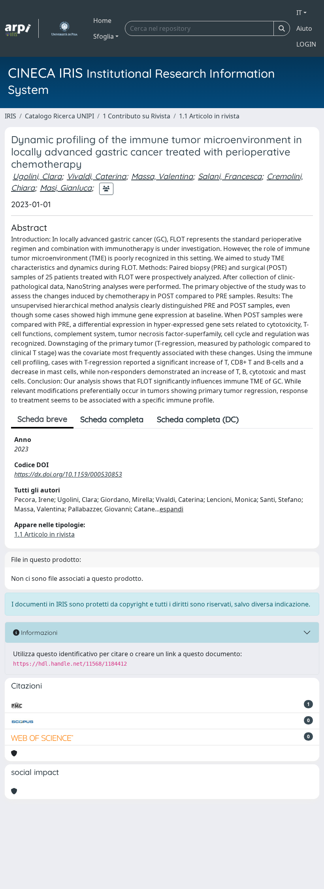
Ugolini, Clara (37, 176)
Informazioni (38, 632)
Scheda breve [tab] (42, 419)
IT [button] (299, 12)
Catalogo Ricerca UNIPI (59, 116)
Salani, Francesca (230, 176)
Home (102, 20)
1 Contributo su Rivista (136, 116)
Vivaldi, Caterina (96, 176)
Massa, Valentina (162, 176)
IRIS (10, 116)
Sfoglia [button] (103, 36)
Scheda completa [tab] (111, 419)
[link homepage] (22, 28)
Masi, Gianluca (66, 188)
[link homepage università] (64, 28)
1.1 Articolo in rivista (209, 116)
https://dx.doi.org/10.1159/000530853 (68, 474)
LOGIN (306, 44)
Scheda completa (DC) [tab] (198, 419)
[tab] (252, 419)
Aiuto (304, 28)
